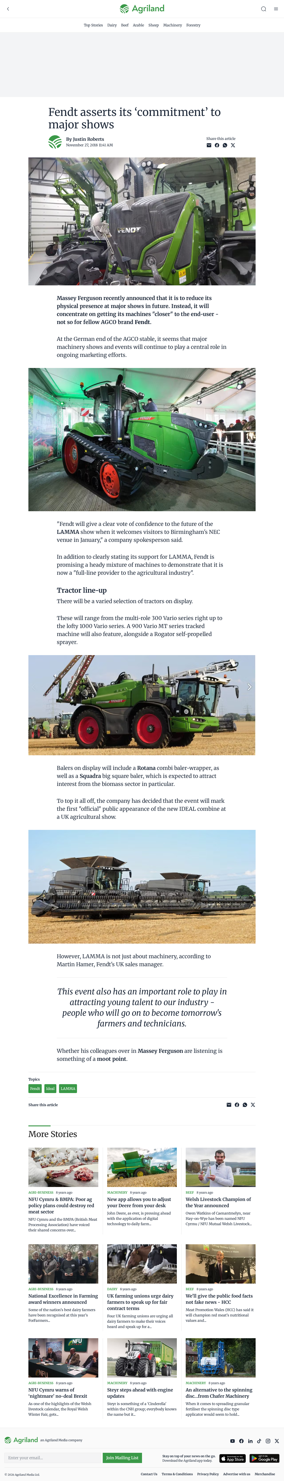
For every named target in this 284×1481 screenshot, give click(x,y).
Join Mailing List (122, 1457)
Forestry (193, 25)
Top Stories (93, 25)
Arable (138, 25)
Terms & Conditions (177, 1474)
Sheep (153, 25)
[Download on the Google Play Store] (264, 1458)
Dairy (112, 25)
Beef (124, 25)
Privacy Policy (208, 1474)
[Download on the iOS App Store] (232, 1458)
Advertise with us (236, 1474)
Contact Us (149, 1474)
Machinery (172, 25)
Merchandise (265, 1474)
